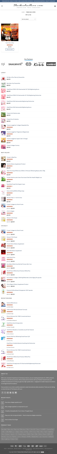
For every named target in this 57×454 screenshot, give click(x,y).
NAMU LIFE (50, 434)
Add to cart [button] (10, 49)
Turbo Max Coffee (10, 42)
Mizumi (44, 434)
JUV (16, 434)
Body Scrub (16, 429)
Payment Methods (27, 448)
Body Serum (22, 429)
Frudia (45, 431)
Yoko (16, 439)
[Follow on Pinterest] (10, 392)
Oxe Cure (9, 436)
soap (40, 436)
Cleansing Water (50, 429)
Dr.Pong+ (26, 431)
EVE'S (31, 431)
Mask (32, 434)
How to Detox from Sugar (11, 419)
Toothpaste (50, 436)
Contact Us (29, 449)
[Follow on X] (5, 392)
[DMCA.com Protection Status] (44, 452)
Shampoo (24, 436)
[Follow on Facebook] (2, 392)
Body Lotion (10, 429)
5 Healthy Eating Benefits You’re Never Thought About (19, 411)
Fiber (38, 431)
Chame (37, 429)
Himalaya (7, 434)
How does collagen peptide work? (13, 402)
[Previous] (3, 64)
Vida (2, 439)
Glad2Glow (50, 431)
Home (23, 12)
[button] (2, 6)
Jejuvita (12, 434)
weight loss (7, 439)
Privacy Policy (18, 448)
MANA (28, 434)
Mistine (40, 434)
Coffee (3, 431)
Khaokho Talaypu (22, 434)
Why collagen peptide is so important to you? (16, 406)
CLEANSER (43, 429)
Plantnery (14, 436)
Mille (36, 434)
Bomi (28, 429)
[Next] (53, 64)
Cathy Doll (32, 429)
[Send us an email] (8, 392)
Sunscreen (45, 436)
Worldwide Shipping (38, 448)
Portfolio (10, 448)
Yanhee (12, 439)
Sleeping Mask (35, 436)
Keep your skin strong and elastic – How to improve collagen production (23, 415)
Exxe (35, 431)
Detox (21, 431)
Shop (5, 448)
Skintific (29, 436)
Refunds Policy (49, 448)
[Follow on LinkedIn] (16, 392)
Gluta (3, 434)
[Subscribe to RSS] (13, 392)
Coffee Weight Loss (10, 431)
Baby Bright (4, 429)
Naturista (4, 436)
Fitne (42, 431)
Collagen (17, 431)
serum (19, 436)
